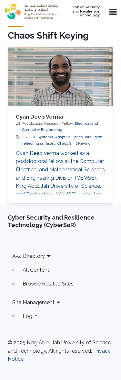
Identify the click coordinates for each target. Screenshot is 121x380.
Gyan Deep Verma (39, 117)
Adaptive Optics (69, 137)
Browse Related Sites (48, 284)
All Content (36, 270)
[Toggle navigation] (112, 11)
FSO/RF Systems (37, 137)
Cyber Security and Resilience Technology (86, 11)
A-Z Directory (28, 256)
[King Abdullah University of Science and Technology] (31, 11)
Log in (30, 316)
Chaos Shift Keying (74, 143)
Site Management (33, 302)
